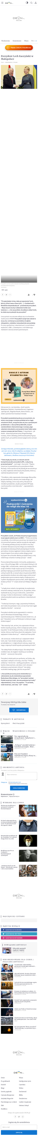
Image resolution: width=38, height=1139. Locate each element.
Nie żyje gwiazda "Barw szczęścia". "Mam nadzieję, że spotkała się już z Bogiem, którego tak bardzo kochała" (25, 1029)
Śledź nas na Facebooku (14, 930)
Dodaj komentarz (19, 788)
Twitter (19, 1116)
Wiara (26, 41)
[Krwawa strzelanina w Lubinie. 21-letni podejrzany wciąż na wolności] (7, 994)
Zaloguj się (4, 782)
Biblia (21, 1095)
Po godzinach (5, 1081)
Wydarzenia (5, 41)
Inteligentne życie (25, 1081)
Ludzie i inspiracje (25, 1102)
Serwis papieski (6, 1091)
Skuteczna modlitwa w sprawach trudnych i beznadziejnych (8, 807)
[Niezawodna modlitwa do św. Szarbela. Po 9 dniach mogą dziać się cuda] (28, 841)
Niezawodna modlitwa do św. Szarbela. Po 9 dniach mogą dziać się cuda (9, 837)
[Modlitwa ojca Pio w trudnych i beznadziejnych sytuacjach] (28, 856)
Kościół (3, 1085)
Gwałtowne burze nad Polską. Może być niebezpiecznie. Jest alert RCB (25, 1018)
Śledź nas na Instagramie (14, 938)
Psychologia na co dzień (9, 1102)
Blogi (2, 1088)
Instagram (22, 1116)
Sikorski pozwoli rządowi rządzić (19, 949)
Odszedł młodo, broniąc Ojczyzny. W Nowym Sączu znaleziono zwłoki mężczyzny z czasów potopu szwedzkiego (25, 976)
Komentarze (17, 41)
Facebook (15, 1116)
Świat (2, 62)
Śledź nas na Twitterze (13, 934)
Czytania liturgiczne (7, 1095)
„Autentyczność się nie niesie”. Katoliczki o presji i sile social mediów (9, 867)
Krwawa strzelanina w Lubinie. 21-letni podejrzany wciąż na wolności (25, 992)
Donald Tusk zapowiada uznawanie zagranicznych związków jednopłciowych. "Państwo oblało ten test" (25, 1002)
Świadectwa (23, 1098)
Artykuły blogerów (7, 1098)
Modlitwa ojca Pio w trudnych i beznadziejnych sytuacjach (7, 853)
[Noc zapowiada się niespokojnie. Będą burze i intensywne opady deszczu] (7, 739)
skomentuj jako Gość (15, 782)
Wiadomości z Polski (11, 62)
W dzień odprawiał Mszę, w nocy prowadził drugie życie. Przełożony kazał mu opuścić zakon (9, 823)
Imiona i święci (24, 1105)
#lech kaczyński (18, 723)
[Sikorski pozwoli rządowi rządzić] (6, 950)
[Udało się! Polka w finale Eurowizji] (7, 1012)
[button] (27, 2)
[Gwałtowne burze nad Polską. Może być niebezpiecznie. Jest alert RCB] (7, 1021)
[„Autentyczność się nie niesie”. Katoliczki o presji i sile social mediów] (28, 871)
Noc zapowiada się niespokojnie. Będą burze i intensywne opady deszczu (24, 738)
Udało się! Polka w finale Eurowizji (25, 1009)
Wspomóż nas (21, 710)
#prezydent (5, 723)
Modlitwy (4, 1109)
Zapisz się (19, 1132)
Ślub (2, 1105)
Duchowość (22, 1091)
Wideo (33, 41)
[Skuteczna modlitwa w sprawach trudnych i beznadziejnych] (28, 811)
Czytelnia (22, 1085)
